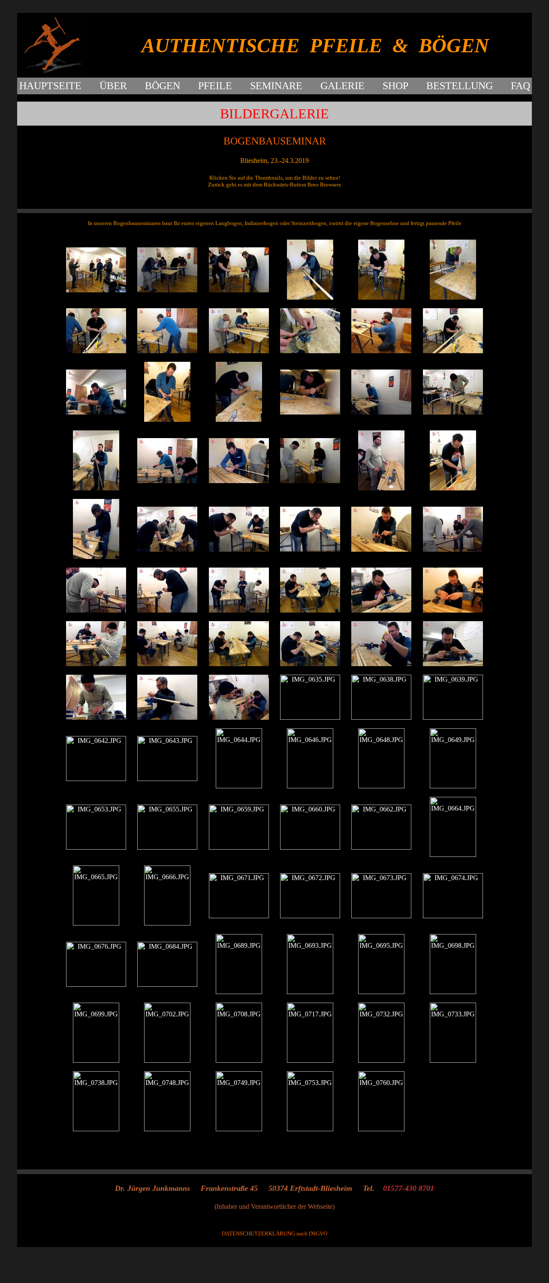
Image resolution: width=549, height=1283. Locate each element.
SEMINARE (276, 85)
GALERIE (342, 85)
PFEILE (215, 85)
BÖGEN (162, 85)
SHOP (395, 85)
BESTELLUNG (459, 85)
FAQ (520, 85)
